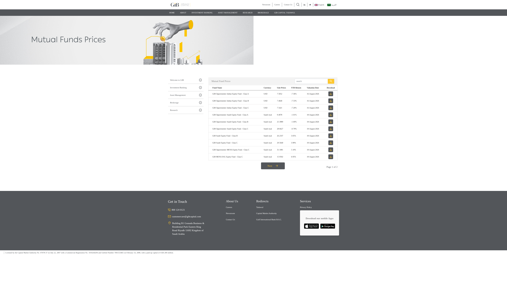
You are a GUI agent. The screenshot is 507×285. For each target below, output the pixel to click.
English (321, 5)
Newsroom (266, 5)
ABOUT (183, 13)
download (330, 94)
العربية (333, 5)
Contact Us (288, 5)
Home (172, 13)
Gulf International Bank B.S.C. (269, 219)
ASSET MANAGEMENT (228, 13)
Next (272, 166)
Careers (277, 5)
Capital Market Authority (266, 213)
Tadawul (259, 207)
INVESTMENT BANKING (202, 13)
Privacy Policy (306, 207)
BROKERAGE (263, 13)
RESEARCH (247, 13)
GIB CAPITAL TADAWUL (284, 13)
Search (331, 81)
